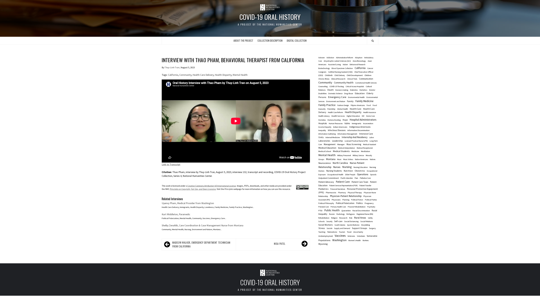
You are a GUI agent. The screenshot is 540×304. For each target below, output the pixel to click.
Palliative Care (365, 178)
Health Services (338, 116)
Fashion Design (343, 105)
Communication (366, 78)
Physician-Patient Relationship (346, 196)
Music (339, 159)
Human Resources (336, 123)
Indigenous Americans (360, 126)
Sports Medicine (353, 225)
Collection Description (270, 40)
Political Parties (371, 200)
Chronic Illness (323, 79)
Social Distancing (351, 221)
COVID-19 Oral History (270, 17)
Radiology (341, 214)
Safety (370, 218)
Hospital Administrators (363, 119)
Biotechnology (324, 68)
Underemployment (325, 236)
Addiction (330, 57)
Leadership (337, 140)
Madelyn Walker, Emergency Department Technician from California (201, 244)
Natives (372, 159)
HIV (363, 116)
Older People (350, 174)
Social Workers (325, 224)
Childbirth (329, 75)
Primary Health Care (338, 207)
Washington (339, 240)
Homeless (322, 120)
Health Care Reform (335, 112)
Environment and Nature (335, 101)
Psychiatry (371, 207)
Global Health (342, 109)
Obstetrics (360, 170)
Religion (334, 218)
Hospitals (322, 123)
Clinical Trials (352, 79)
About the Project (243, 40)
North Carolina (340, 163)
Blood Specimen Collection (342, 68)
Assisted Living (334, 64)
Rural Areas (360, 217)
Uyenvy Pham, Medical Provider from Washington (188, 203)
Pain (356, 178)
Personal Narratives (337, 189)
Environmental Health (356, 97)
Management (330, 144)
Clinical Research (338, 79)
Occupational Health (335, 174)
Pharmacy (342, 192)
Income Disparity (324, 127)
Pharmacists (331, 192)
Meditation (365, 151)
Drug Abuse (348, 93)
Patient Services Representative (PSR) (343, 185)
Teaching (321, 232)
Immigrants (356, 123)
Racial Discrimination (361, 210)
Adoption (358, 57)
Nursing (347, 167)
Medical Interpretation (346, 148)
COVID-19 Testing (336, 86)
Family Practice (327, 105)
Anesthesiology (359, 61)
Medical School (324, 151)
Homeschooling (334, 120)
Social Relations (366, 221)
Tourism (342, 232)
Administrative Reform (344, 57)
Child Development (355, 75)
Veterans (351, 236)
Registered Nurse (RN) (365, 214)
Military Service (358, 155)
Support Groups (359, 228)
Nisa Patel (279, 243)
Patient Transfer (365, 185)
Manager (341, 144)
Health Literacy (324, 116)
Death (330, 89)
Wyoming (323, 243)
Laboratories (324, 140)
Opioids (373, 174)
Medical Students (341, 151)
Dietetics (363, 90)
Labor (371, 137)
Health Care (355, 108)
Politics (359, 203)
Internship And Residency (354, 137)
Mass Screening (353, 144)
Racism (332, 214)
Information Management (347, 134)
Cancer (370, 68)
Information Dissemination (358, 130)
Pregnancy (369, 203)
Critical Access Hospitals (355, 86)
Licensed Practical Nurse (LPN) (356, 141)
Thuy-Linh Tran (172, 67)
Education (360, 93)
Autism (345, 64)
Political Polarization (345, 203)
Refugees (350, 214)
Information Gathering (327, 134)
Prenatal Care (323, 207)
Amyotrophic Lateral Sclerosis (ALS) (337, 61)
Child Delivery (339, 75)
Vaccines (340, 236)
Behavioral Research (357, 64)
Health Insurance (369, 112)
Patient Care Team (360, 182)
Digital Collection (297, 40)
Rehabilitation (323, 218)
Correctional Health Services (366, 83)
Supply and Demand (342, 228)
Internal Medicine (333, 137)
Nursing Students (334, 170)
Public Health (332, 210)
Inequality (322, 130)
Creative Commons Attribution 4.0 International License (211, 186)
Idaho (347, 123)
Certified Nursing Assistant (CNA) (340, 72)
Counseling (323, 86)
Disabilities (322, 93)
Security (329, 221)
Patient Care (343, 181)
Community (185, 74)
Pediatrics (323, 188)
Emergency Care (337, 97)
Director (372, 90)
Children (367, 75)
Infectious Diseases (337, 130)
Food (369, 105)
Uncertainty (358, 232)
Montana (330, 159)
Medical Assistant (369, 144)
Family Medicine (364, 101)
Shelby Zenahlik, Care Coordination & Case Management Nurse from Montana (202, 225)
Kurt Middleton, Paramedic (176, 214)
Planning (345, 200)
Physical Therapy (355, 192)
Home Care (370, 116)
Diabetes (354, 90)
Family (350, 101)
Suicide (329, 228)
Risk (350, 218)
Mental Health (240, 74)
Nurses (336, 167)
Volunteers (361, 236)
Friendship (331, 109)
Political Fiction (357, 200)
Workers (366, 240)
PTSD (320, 210)
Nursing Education (361, 167)
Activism (321, 57)
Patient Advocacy (326, 182)
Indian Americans (340, 127)
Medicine (355, 151)
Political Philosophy (326, 203)
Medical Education (327, 147)
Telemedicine (332, 232)
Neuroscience (324, 163)
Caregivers (322, 72)
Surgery (372, 228)
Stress (321, 228)
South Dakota (340, 225)
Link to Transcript (171, 164)
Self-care (338, 221)
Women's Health (354, 240)
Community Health (343, 82)
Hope (345, 119)
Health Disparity (223, 74)
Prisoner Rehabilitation (356, 207)
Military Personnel (344, 155)
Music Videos (348, 159)
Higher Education (353, 116)
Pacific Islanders (347, 178)
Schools (321, 221)
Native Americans (361, 159)
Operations (362, 174)
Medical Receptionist (365, 148)
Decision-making (341, 90)
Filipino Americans (358, 105)
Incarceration (368, 123)
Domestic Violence (335, 93)
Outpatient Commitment (328, 178)
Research (343, 218)
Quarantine (346, 210)
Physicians (336, 199)
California (173, 74)
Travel (349, 232)
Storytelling (365, 225)
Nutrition (348, 170)
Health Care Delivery (203, 74)
